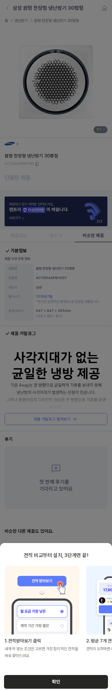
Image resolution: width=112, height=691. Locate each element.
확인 (56, 681)
